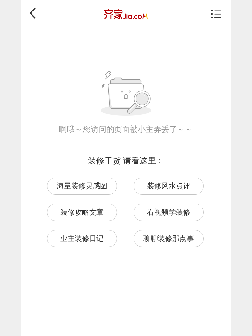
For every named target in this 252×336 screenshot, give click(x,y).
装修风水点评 (168, 186)
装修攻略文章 (82, 212)
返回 (34, 13)
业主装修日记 (82, 238)
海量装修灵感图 (82, 186)
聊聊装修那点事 (168, 238)
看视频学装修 (168, 212)
